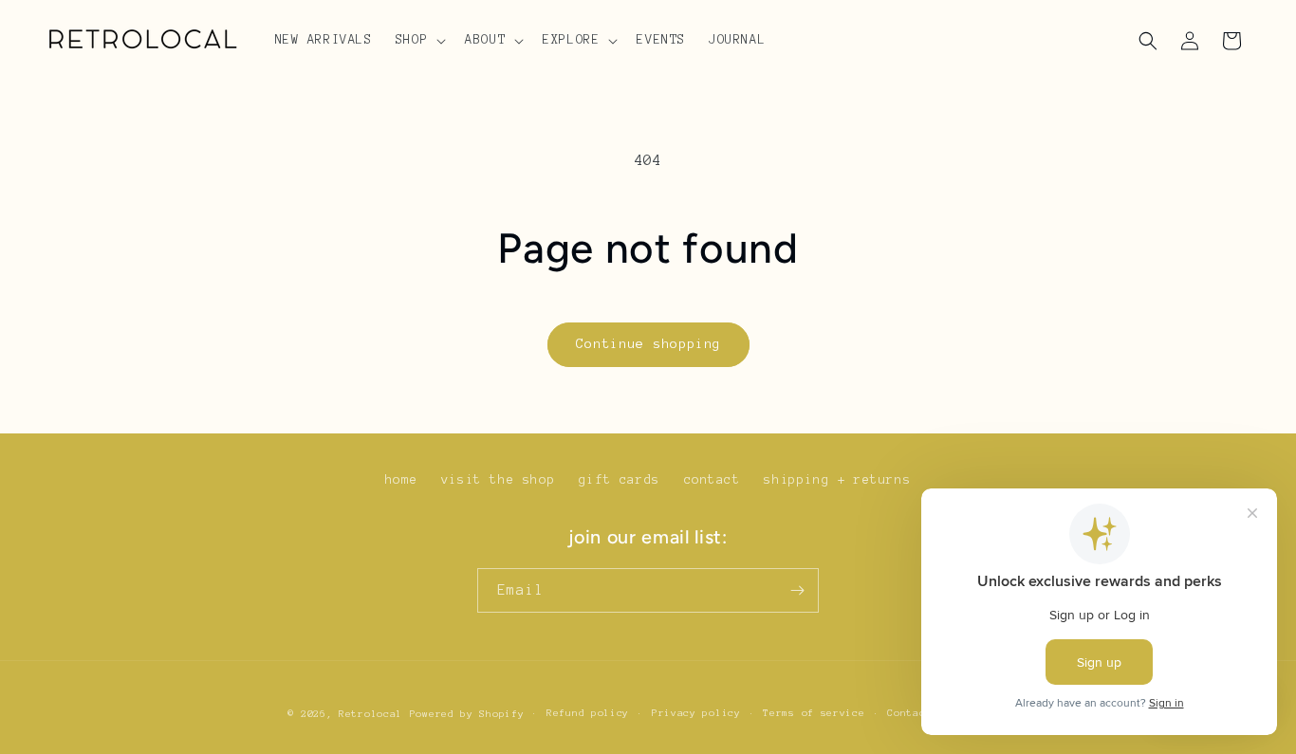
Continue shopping (648, 344)
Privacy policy (696, 713)
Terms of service (813, 713)
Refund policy (587, 713)
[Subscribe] (797, 590)
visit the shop (498, 480)
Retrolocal (370, 713)
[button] (419, 40)
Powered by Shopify (467, 713)
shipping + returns (837, 480)
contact (712, 480)
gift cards (619, 480)
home (401, 480)
